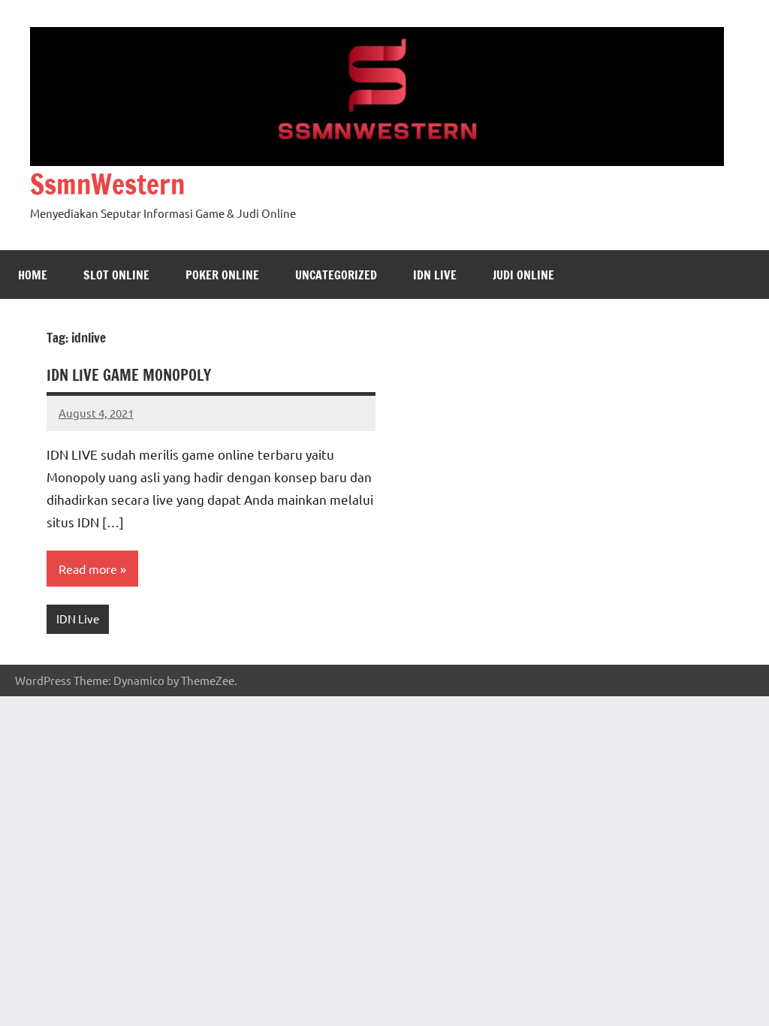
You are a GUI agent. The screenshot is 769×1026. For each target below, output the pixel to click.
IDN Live (435, 275)
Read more (88, 568)
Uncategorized (336, 275)
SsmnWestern (107, 184)
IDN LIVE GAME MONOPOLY (129, 375)
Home (32, 275)
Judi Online (523, 275)
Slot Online (116, 275)
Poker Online (222, 275)
